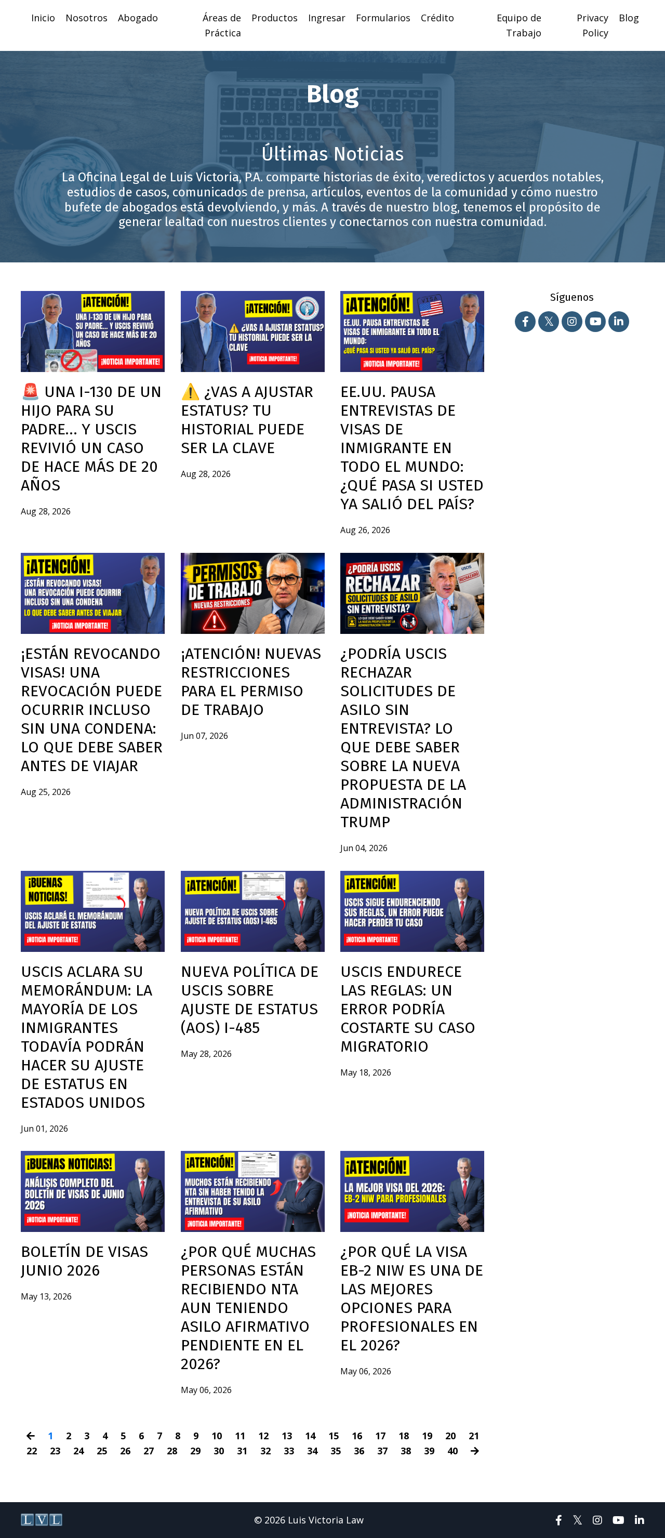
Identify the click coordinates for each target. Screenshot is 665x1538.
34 (312, 1450)
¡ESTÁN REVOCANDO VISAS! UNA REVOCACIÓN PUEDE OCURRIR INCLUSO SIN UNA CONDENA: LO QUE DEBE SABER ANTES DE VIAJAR (92, 709)
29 (195, 1450)
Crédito (437, 17)
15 (333, 1435)
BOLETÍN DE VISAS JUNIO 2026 (84, 1261)
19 (427, 1435)
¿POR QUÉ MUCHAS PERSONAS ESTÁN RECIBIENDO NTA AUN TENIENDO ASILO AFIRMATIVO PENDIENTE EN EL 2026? (248, 1307)
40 (452, 1450)
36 (359, 1450)
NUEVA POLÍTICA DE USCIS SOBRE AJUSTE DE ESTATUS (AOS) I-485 (249, 999)
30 (219, 1450)
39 (429, 1450)
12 (263, 1435)
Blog (629, 17)
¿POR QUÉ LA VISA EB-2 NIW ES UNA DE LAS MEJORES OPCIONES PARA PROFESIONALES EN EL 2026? (411, 1298)
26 (125, 1450)
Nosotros (86, 17)
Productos (274, 17)
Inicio (43, 17)
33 (289, 1450)
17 (380, 1435)
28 (172, 1450)
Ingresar (326, 17)
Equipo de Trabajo (519, 25)
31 (242, 1450)
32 (265, 1450)
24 (78, 1450)
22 (31, 1450)
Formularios (383, 17)
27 (148, 1450)
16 (357, 1435)
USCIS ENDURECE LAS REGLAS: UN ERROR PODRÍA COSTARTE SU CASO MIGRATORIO (407, 1009)
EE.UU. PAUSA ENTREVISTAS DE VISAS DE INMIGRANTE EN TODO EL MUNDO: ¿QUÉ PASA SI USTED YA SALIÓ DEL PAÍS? (412, 447)
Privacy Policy (592, 25)
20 (450, 1435)
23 (55, 1450)
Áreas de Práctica (222, 25)
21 (474, 1435)
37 (382, 1450)
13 (287, 1435)
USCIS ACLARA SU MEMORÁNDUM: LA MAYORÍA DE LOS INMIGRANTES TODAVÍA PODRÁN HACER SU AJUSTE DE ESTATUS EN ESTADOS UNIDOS (86, 1037)
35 (335, 1450)
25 (102, 1450)
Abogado (138, 17)
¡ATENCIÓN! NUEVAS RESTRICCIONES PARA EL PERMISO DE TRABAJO (251, 681)
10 (216, 1435)
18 (403, 1435)
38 (406, 1450)
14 (310, 1435)
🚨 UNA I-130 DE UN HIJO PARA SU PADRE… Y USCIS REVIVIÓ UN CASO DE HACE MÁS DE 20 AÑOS (91, 438)
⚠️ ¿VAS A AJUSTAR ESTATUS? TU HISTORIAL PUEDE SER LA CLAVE (247, 419)
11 (240, 1435)
